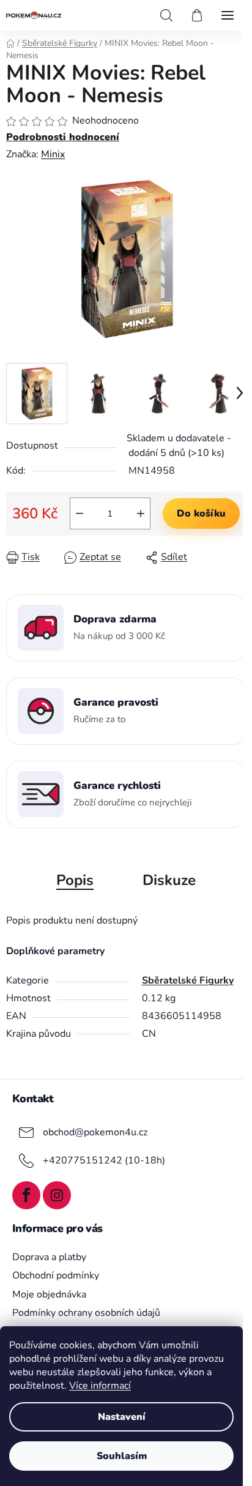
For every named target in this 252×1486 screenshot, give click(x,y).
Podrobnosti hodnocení (62, 137)
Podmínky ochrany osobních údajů (86, 1313)
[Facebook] (26, 1195)
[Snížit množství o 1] (79, 513)
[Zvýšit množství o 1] (141, 513)
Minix (53, 154)
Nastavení (122, 1417)
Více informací (100, 1385)
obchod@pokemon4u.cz (95, 1131)
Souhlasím (122, 1456)
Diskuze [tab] (169, 880)
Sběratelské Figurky (188, 980)
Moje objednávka (49, 1294)
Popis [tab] (75, 880)
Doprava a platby (49, 1257)
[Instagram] (57, 1195)
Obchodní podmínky (55, 1275)
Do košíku (201, 513)
